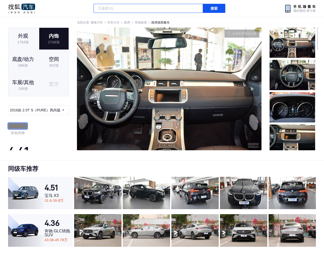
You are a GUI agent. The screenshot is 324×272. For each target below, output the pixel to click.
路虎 (127, 22)
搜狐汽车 (21, 9)
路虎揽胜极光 (160, 22)
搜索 (214, 8)
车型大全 (113, 22)
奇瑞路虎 (141, 22)
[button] (123, 89)
